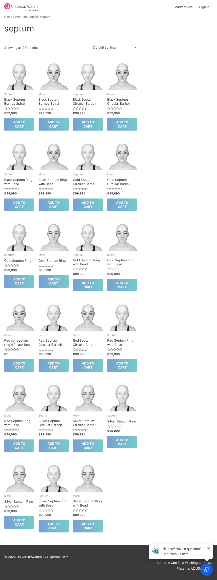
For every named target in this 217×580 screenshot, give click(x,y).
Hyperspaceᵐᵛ (57, 557)
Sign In (204, 7)
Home (8, 16)
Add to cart (19, 124)
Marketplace (183, 7)
